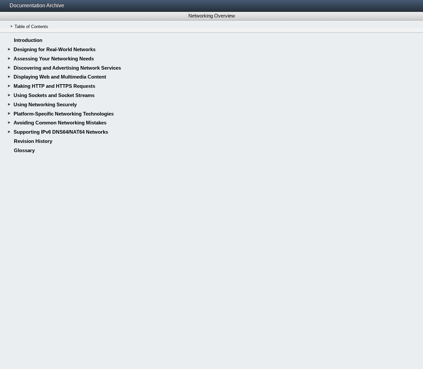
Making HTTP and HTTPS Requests (54, 86)
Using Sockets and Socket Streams (54, 95)
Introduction (28, 40)
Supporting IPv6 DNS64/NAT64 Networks (61, 132)
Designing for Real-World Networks (55, 49)
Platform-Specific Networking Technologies (64, 114)
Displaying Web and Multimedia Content (60, 77)
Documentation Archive (37, 5)
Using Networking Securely (45, 104)
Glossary (24, 150)
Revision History (33, 141)
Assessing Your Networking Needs (54, 58)
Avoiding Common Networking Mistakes (60, 122)
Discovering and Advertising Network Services (67, 68)
